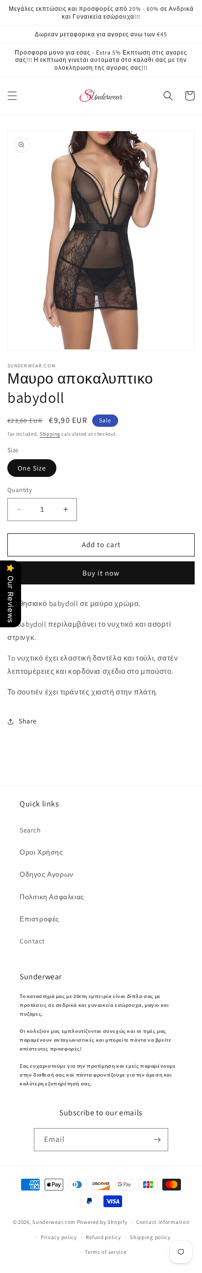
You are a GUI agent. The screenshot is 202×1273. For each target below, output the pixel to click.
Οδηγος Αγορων (47, 874)
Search (30, 830)
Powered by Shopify (102, 1221)
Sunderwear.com (54, 1221)
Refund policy (103, 1237)
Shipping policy (150, 1237)
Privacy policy (59, 1237)
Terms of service (105, 1251)
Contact (32, 941)
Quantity (19, 490)
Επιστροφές (39, 918)
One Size (32, 468)
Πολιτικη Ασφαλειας (52, 896)
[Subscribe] (157, 1139)
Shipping (50, 434)
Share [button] (28, 721)
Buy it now (101, 573)
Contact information (162, 1221)
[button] (12, 96)
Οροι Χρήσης (41, 852)
